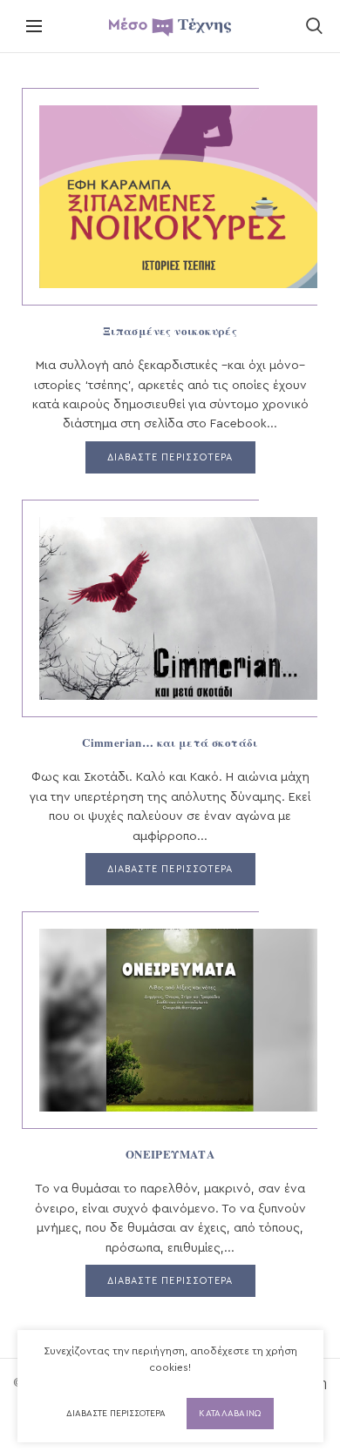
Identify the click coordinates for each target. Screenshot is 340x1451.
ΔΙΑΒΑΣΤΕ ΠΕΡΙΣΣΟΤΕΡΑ (170, 457)
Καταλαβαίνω (230, 1413)
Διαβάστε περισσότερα (116, 1413)
